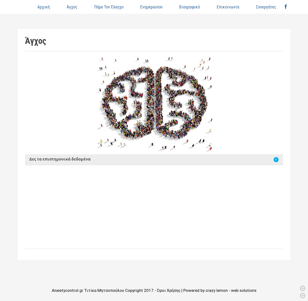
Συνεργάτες (266, 6)
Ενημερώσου (151, 6)
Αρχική (43, 6)
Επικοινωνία (228, 6)
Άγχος (72, 6)
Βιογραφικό (189, 6)
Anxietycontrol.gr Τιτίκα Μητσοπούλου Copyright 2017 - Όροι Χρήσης (116, 290)
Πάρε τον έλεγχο (108, 6)
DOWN (303, 296)
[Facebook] (286, 7)
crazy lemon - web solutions (231, 290)
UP (303, 288)
